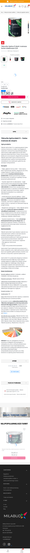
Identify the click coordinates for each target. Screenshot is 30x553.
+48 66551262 (6, 539)
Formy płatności (7, 490)
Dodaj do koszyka (13, 97)
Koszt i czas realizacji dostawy (10, 488)
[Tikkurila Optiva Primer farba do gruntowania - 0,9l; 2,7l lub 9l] (16, 59)
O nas (4, 504)
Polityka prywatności (8, 476)
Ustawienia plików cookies (10, 478)
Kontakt (5, 506)
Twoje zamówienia (8, 497)
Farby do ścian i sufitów (9, 12)
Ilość (2, 82)
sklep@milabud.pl (7, 537)
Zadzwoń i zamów (16, 102)
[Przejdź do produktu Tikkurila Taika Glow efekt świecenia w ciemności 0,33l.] (14, 437)
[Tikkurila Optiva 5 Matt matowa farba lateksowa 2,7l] (22, 59)
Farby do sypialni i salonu (23, 12)
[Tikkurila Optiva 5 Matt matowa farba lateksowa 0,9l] (4, 59)
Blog (4, 509)
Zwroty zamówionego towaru (10, 480)
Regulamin (6, 474)
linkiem (5, 313)
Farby (1, 12)
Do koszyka (14, 458)
